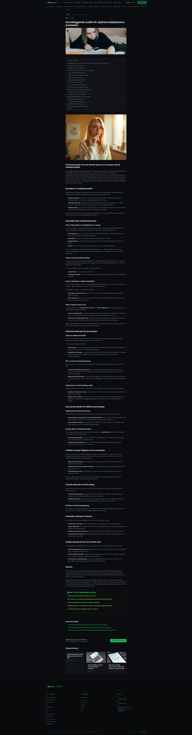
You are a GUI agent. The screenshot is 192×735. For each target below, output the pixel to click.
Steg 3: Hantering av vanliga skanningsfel (79, 75)
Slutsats (69, 108)
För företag (85, 2)
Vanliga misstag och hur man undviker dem (77, 106)
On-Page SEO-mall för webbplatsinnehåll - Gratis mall (82, 609)
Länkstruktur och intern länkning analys (78, 87)
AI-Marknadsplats (98, 2)
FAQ (119, 2)
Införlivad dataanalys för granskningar (76, 80)
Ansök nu (142, 2)
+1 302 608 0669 (122, 699)
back (68, 9)
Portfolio (83, 705)
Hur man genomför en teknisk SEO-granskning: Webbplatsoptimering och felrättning (91, 630)
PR (125, 6)
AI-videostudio (104, 6)
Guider (115, 2)
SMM (122, 6)
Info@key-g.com (122, 703)
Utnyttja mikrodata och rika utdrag (75, 99)
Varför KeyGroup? (68, 2)
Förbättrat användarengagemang (77, 101)
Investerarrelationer (134, 6)
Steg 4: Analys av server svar (76, 77)
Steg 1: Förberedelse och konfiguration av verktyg (81, 70)
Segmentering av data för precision (77, 92)
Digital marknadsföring (81, 6)
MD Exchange (108, 2)
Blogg (90, 2)
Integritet (132, 732)
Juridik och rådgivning (50, 721)
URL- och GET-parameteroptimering (77, 84)
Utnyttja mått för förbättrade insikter (77, 94)
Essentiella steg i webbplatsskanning (76, 68)
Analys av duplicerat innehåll (76, 82)
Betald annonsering (93, 6)
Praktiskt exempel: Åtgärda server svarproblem (79, 96)
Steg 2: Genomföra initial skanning (77, 72)
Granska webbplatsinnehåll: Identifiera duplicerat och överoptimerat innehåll (89, 627)
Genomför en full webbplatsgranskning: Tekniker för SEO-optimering (87, 624)
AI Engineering (51, 6)
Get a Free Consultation (118, 640)
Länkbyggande (116, 6)
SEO (110, 6)
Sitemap (138, 732)
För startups (77, 2)
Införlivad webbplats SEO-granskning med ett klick (81, 596)
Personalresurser (145, 6)
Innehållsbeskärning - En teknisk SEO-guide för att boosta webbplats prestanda (89, 605)
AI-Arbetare (59, 6)
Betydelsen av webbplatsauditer (75, 65)
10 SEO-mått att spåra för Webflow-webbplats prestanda (83, 602)
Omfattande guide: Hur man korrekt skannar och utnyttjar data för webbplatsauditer (88, 63)
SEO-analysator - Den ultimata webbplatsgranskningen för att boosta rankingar (89, 599)
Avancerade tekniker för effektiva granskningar (79, 89)
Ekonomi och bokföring (51, 719)
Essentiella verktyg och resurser (75, 104)
